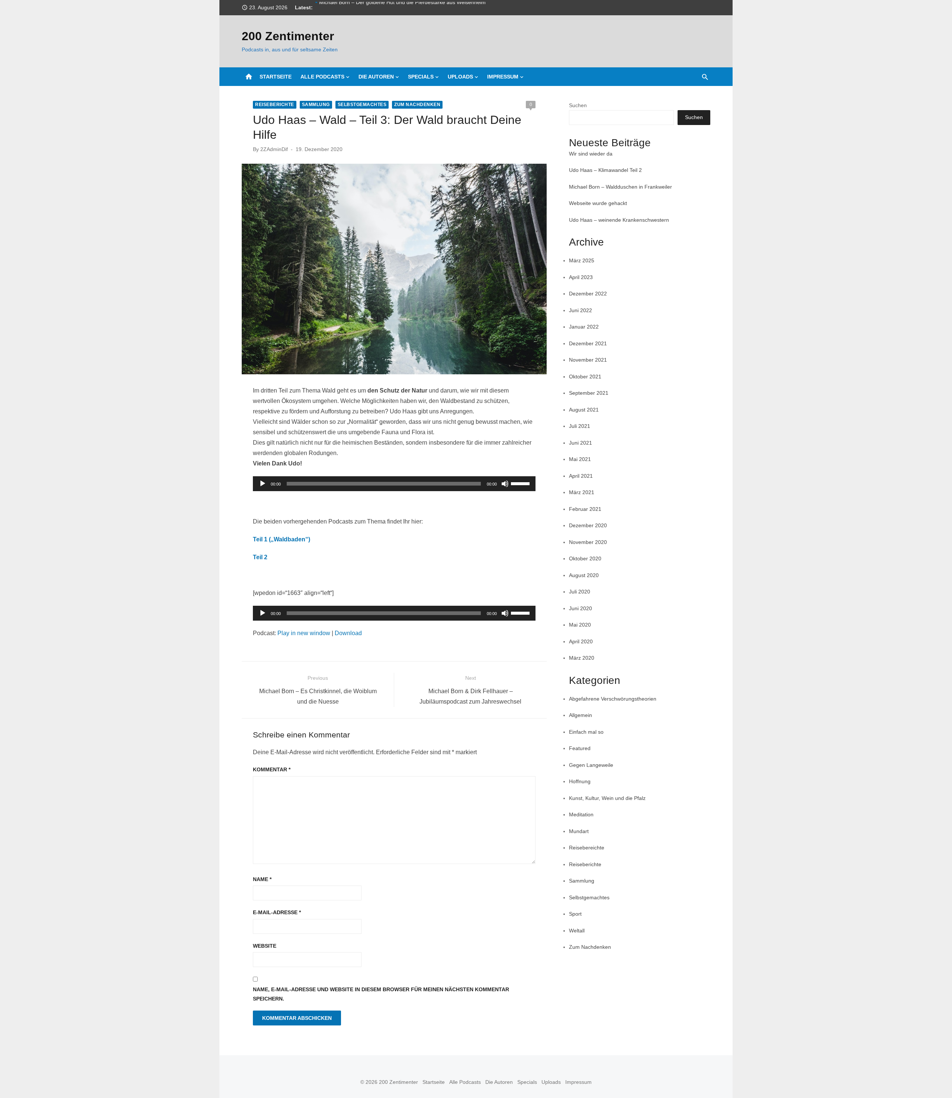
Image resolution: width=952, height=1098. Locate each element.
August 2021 (584, 410)
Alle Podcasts (322, 77)
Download (348, 633)
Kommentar (271, 769)
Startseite (276, 77)
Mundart (579, 831)
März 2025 (581, 260)
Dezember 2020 (588, 525)
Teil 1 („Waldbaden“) (281, 539)
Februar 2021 (585, 509)
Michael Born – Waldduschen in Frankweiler (620, 187)
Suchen (578, 105)
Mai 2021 (580, 459)
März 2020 (581, 658)
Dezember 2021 (588, 343)
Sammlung (316, 104)
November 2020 (588, 542)
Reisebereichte (586, 848)
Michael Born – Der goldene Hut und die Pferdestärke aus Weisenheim (402, 7)
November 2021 (588, 360)
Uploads (460, 77)
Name (262, 879)
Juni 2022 (580, 310)
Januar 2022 (584, 327)
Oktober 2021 (585, 377)
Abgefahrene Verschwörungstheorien (612, 699)
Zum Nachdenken (417, 104)
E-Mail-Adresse (277, 912)
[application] (394, 483)
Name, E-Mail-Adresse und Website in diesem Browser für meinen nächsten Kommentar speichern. (381, 994)
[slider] (521, 483)
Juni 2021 (580, 443)
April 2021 (581, 476)
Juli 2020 (579, 592)
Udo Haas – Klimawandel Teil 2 (605, 170)
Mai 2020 (580, 625)
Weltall (577, 931)
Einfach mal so (586, 732)
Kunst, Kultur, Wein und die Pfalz (607, 798)
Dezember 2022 (588, 294)
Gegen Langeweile (591, 765)
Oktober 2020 (585, 558)
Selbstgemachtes (362, 104)
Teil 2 (260, 557)
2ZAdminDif (274, 149)
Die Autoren (376, 77)
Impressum (502, 77)
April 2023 (581, 277)
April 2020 (581, 641)
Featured (580, 748)
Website (264, 946)
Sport (575, 914)
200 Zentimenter (288, 36)
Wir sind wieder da (590, 154)
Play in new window (303, 633)
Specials (421, 77)
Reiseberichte (274, 104)
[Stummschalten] (505, 483)
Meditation (581, 814)
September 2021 (588, 393)
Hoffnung (580, 781)
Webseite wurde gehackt (598, 203)
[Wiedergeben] (262, 483)
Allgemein (580, 715)
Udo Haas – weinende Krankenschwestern (619, 220)
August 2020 (584, 575)
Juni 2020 (580, 608)
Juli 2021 (579, 426)
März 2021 (581, 492)
